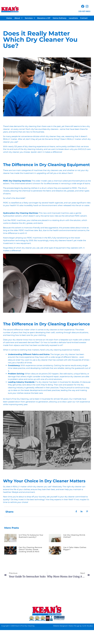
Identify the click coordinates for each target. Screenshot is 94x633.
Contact (84, 18)
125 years (18, 146)
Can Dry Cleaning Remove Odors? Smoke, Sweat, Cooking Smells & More (30, 549)
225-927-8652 (84, 11)
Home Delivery (59, 18)
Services (28, 18)
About (17, 18)
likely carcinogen (31, 202)
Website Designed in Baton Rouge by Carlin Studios (73, 626)
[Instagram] (87, 6)
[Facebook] (83, 6)
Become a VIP (43, 18)
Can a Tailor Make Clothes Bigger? (74, 548)
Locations (73, 18)
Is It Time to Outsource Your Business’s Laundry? (31, 536)
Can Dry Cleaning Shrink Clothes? (74, 536)
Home (9, 18)
